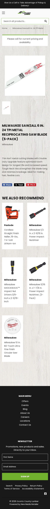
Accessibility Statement (33, 488)
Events (25, 405)
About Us (25, 413)
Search (9, 485)
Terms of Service (12, 488)
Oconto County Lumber (28, 501)
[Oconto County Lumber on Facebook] (45, 493)
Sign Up (25, 476)
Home (4, 28)
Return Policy (36, 485)
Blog (25, 409)
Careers (25, 417)
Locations (25, 420)
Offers (25, 401)
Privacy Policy (21, 485)
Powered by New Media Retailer (24, 504)
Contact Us (25, 424)
